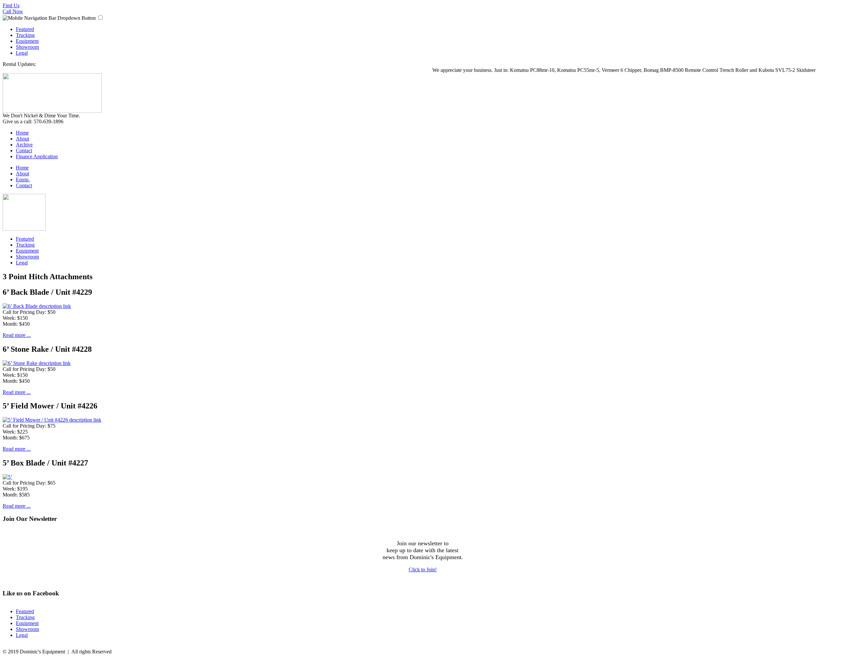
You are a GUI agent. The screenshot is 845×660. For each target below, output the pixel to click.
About (22, 138)
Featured (25, 29)
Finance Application (37, 156)
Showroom (27, 47)
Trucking (25, 35)
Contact (24, 150)
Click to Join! (423, 569)
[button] (100, 17)
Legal (22, 53)
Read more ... (17, 335)
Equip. (23, 179)
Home (22, 132)
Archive (24, 144)
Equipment (27, 41)
